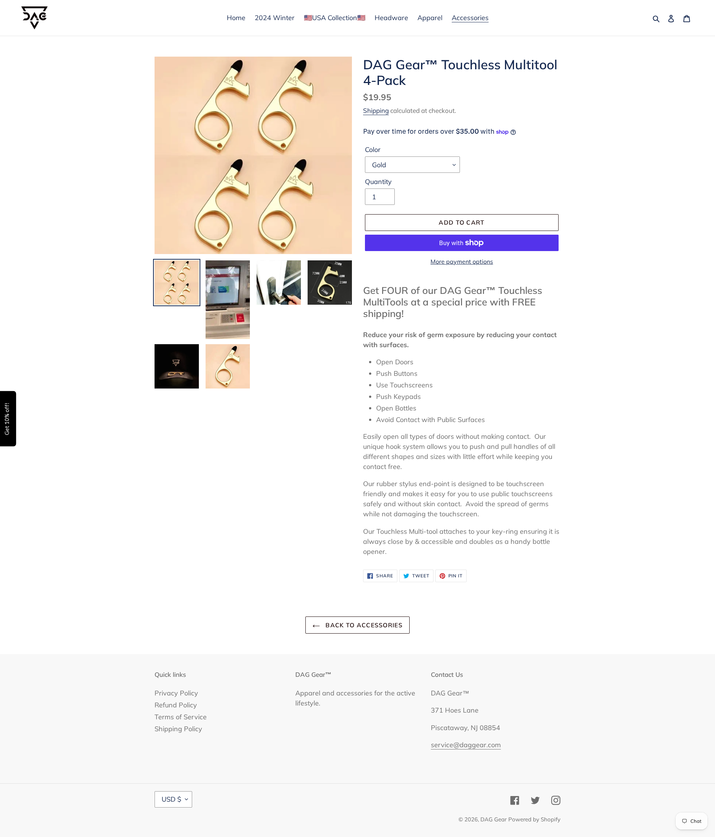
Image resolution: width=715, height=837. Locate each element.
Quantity (378, 181)
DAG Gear (493, 819)
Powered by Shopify (534, 819)
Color (373, 149)
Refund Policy (176, 705)
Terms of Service (181, 717)
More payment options (461, 261)
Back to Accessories (363, 625)
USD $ (171, 799)
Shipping (376, 110)
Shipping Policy (178, 729)
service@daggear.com (466, 745)
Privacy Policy (176, 693)
